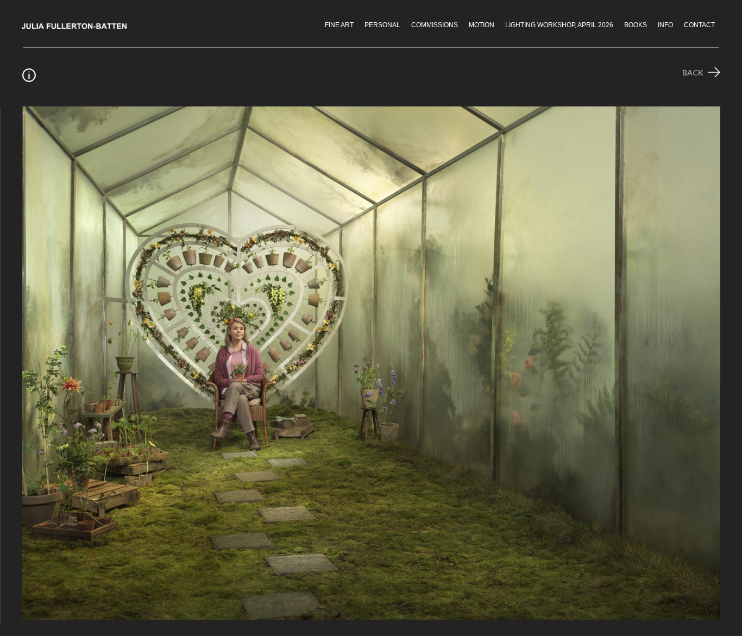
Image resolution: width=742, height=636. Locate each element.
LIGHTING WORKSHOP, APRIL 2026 (559, 25)
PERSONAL (382, 25)
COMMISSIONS (434, 25)
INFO (665, 25)
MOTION (481, 25)
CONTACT (699, 25)
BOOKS (635, 25)
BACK (693, 72)
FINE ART (339, 25)
